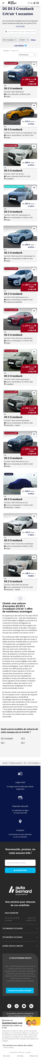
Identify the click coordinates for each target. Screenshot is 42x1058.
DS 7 (23, 743)
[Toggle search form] (28, 3)
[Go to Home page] (12, 3)
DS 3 (2, 743)
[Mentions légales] (35, 79)
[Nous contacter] (37, 3)
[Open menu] (3, 3)
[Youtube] (24, 1006)
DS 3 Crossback (33, 763)
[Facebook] (9, 1006)
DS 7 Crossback (7, 738)
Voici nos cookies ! (9, 1047)
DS (25, 763)
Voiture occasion (15, 763)
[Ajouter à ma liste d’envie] (34, 64)
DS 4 (23, 738)
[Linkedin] (31, 1006)
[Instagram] (17, 1006)
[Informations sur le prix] (35, 84)
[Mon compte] (34, 3)
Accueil (4, 763)
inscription (21, 870)
